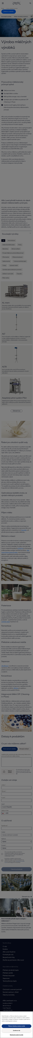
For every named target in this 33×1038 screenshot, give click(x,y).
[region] (16, 1024)
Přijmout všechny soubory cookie (16, 1026)
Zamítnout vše (16, 1030)
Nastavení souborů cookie (16, 1035)
